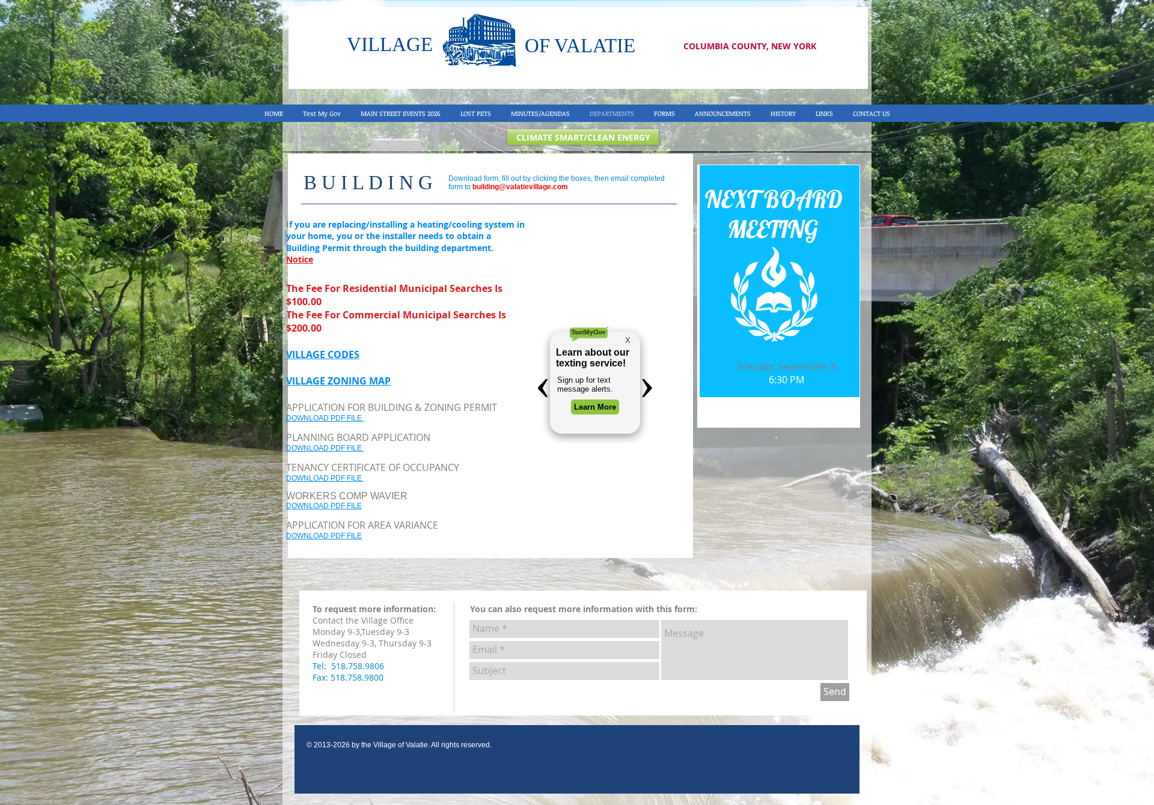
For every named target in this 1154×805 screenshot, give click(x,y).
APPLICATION (315, 407)
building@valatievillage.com (520, 187)
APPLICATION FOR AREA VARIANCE (363, 525)
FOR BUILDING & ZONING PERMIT (421, 407)
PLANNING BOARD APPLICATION (358, 437)
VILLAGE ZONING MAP (338, 380)
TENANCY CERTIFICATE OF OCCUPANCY (374, 467)
